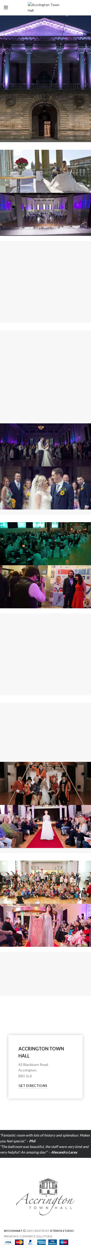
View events (45, 746)
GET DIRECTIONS (32, 1086)
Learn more (46, 307)
